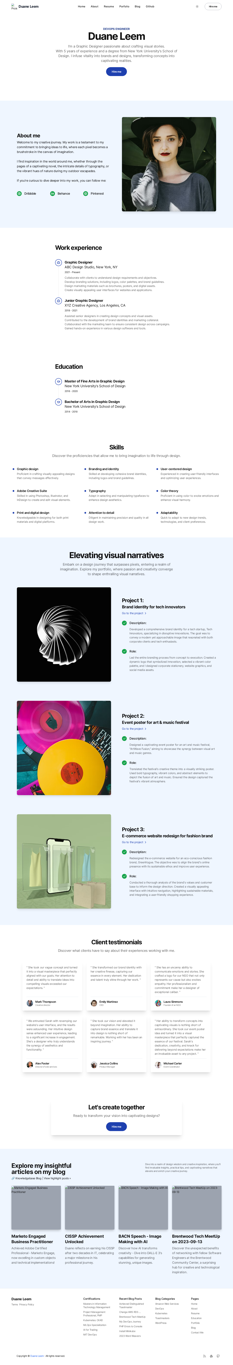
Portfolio (195, 1322)
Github (150, 6)
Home (81, 6)
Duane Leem (21, 1299)
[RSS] (204, 1356)
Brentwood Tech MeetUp (132, 1316)
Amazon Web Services (167, 1303)
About (94, 6)
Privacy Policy (26, 1304)
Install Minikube (127, 1331)
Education (196, 1318)
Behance (64, 193)
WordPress (160, 1322)
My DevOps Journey (130, 1321)
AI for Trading (90, 1329)
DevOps (159, 1308)
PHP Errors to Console (130, 1326)
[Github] (218, 1356)
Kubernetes (161, 1313)
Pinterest (97, 193)
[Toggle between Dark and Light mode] (197, 6)
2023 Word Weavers (130, 1335)
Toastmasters (162, 1318)
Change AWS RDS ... (130, 1311)
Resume (109, 6)
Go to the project (132, 613)
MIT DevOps (90, 1334)
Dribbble (30, 193)
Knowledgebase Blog (28, 1178)
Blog (137, 6)
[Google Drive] (211, 1356)
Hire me (213, 6)
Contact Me (197, 1332)
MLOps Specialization (94, 1324)
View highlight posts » (57, 1178)
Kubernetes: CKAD (93, 1320)
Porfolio (124, 6)
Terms (14, 1304)
